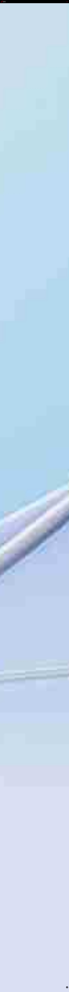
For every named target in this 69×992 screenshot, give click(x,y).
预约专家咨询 (4, 508)
